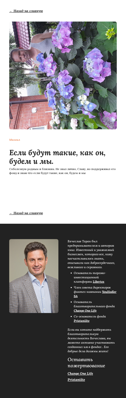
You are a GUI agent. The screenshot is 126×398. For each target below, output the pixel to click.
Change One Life (85, 310)
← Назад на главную (26, 11)
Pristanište (81, 321)
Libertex (98, 281)
